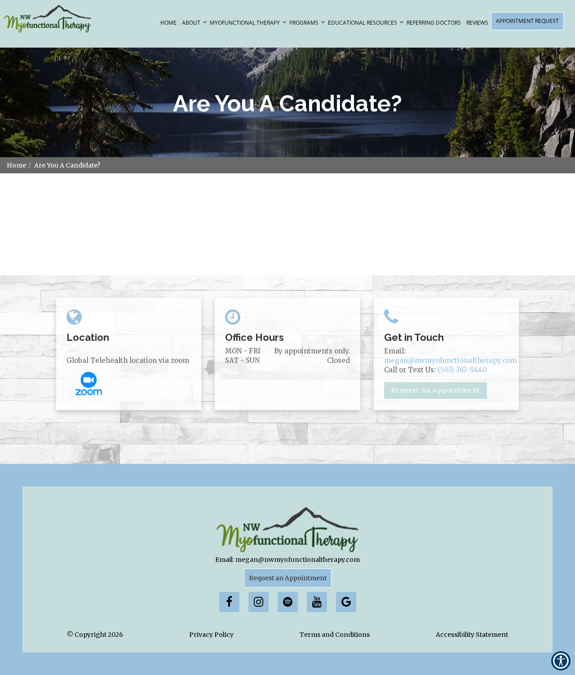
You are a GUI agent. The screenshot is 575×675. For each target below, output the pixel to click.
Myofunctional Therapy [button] (245, 22)
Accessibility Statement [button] (472, 635)
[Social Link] (229, 602)
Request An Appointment (435, 390)
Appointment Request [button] (527, 21)
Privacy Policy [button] (211, 635)
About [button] (191, 22)
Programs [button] (303, 22)
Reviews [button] (477, 22)
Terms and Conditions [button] (335, 635)
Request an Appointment (288, 578)
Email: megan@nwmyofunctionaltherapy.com (287, 560)
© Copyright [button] (95, 635)
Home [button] (168, 22)
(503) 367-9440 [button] (462, 370)
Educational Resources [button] (362, 22)
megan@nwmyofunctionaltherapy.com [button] (450, 360)
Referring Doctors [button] (434, 22)
